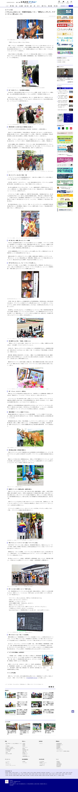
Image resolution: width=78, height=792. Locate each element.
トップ (7, 5)
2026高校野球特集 (8, 749)
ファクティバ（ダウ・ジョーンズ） (11, 765)
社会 (16, 5)
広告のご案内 (24, 751)
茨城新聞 (60, 772)
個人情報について (25, 753)
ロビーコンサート (25, 747)
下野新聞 (57, 772)
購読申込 (24, 748)
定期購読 (68, 116)
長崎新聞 (40, 775)
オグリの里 (9, 10)
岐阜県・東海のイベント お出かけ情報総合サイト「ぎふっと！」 (14, 744)
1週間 (65, 88)
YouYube (71, 128)
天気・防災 (55, 5)
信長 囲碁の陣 (58, 766)
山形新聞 (28, 772)
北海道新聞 (6, 772)
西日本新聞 (27, 775)
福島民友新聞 (39, 772)
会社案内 (24, 743)
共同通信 (63, 775)
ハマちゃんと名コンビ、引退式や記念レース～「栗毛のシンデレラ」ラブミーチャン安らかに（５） (28, 684)
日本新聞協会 (58, 762)
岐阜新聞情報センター (60, 744)
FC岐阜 (7, 752)
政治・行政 (26, 5)
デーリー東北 (20, 772)
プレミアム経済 (8, 751)
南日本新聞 (51, 775)
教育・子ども (44, 5)
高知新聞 (24, 775)
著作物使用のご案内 (25, 749)
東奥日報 (16, 772)
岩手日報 (31, 772)
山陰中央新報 (10, 775)
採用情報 (24, 744)
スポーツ (38, 5)
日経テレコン (7, 762)
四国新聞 (14, 775)
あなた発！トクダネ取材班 (9, 747)
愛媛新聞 (17, 775)
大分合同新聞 (32, 775)
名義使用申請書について (26, 756)
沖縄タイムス (56, 775)
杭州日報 (24, 761)
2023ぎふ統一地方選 (9, 753)
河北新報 (13, 772)
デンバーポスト (25, 762)
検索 (71, 5)
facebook (59, 128)
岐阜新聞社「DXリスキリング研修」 (64, 60)
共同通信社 (58, 761)
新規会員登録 (68, 114)
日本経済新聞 (48, 772)
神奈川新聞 (70, 772)
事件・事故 (12, 5)
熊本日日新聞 (47, 775)
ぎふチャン (41, 743)
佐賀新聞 (43, 775)
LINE (67, 128)
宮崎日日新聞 (36, 775)
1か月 (70, 88)
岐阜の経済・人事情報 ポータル (10, 748)
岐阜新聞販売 (58, 747)
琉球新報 (59, 775)
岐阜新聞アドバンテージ (43, 762)
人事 (34, 5)
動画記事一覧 (71, 81)
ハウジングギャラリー (60, 749)
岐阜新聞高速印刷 (59, 743)
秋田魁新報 (24, 772)
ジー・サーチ (7, 761)
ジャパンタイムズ (52, 772)
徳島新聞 (21, 775)
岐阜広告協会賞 (59, 765)
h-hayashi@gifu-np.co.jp (31, 677)
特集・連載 (50, 5)
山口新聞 (6, 775)
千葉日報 (67, 772)
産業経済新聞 (43, 772)
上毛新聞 (64, 772)
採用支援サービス (42, 765)
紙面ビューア (68, 121)
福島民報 (34, 772)
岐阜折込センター (59, 748)
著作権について (25, 752)
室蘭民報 (10, 772)
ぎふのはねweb (42, 761)
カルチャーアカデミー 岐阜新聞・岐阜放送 (63, 751)
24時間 (59, 88)
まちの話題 (21, 5)
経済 (31, 5)
